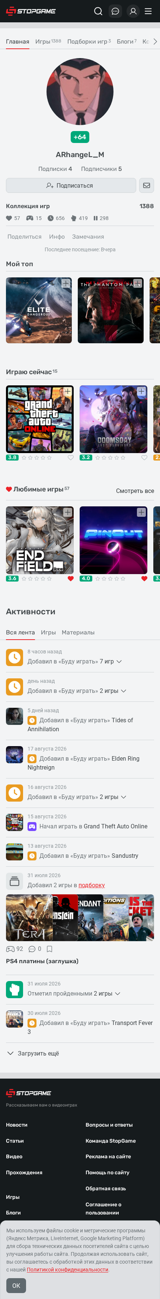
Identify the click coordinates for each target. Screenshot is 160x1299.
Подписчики (101, 169)
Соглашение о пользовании (103, 1208)
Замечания (88, 236)
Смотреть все (135, 490)
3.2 (86, 458)
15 (39, 218)
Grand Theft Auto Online (115, 826)
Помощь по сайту (107, 1172)
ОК (16, 1285)
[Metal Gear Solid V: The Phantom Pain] (111, 310)
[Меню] (149, 11)
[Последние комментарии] (115, 11)
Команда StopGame (111, 1141)
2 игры (109, 690)
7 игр (107, 661)
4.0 (86, 579)
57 (17, 218)
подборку (92, 885)
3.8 (12, 458)
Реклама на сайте (108, 1156)
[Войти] (133, 11)
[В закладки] (49, 949)
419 (83, 218)
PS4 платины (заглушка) (42, 961)
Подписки (55, 169)
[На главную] (31, 11)
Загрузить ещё (38, 1053)
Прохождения (24, 1172)
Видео (14, 1156)
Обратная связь (106, 1188)
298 (104, 218)
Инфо (57, 236)
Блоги (13, 1213)
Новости (17, 1125)
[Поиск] (98, 11)
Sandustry (125, 855)
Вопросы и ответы (109, 1125)
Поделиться (24, 236)
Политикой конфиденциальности (67, 1270)
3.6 (12, 579)
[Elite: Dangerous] (39, 310)
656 (60, 218)
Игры (13, 1197)
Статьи (15, 1141)
